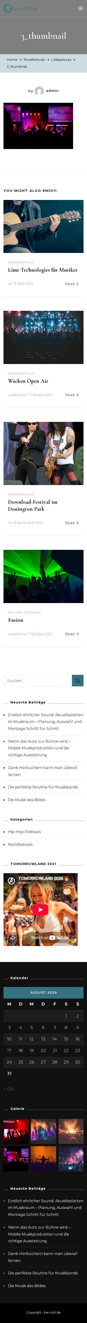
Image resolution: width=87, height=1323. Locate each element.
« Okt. (9, 1089)
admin (52, 91)
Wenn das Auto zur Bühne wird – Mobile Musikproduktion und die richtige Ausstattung (39, 748)
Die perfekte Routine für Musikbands (43, 787)
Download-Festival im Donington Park (32, 505)
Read (70, 284)
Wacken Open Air (28, 381)
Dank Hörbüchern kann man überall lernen (42, 1257)
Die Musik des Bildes (26, 800)
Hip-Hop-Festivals (24, 612)
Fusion (15, 620)
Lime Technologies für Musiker (42, 270)
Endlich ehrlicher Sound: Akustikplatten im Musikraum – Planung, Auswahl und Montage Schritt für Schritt (45, 722)
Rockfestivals (34, 60)
